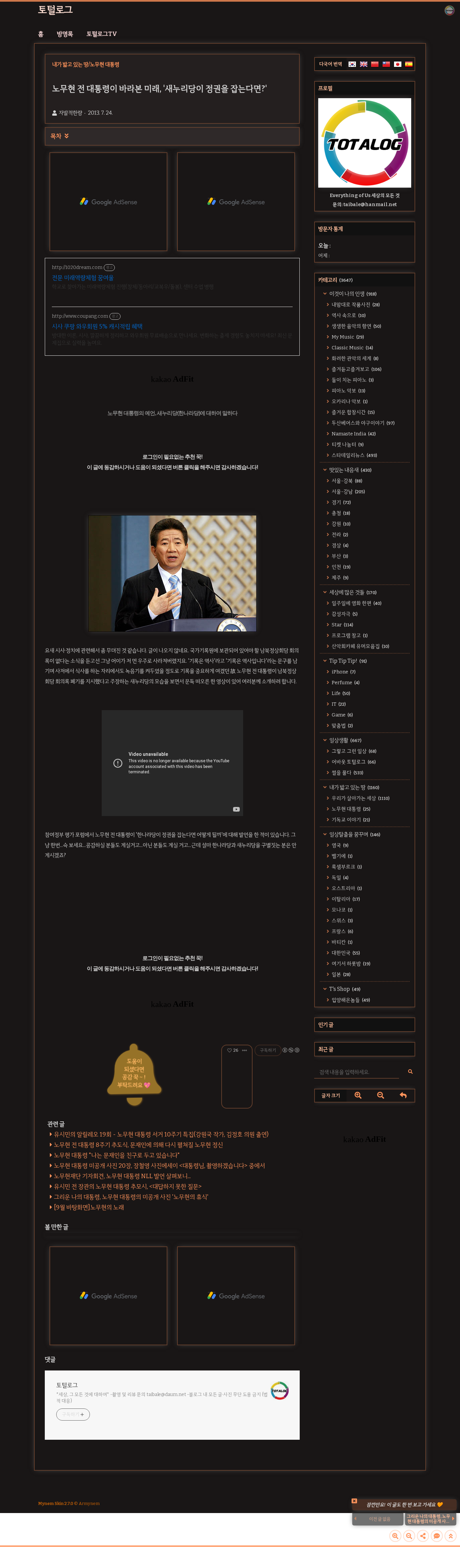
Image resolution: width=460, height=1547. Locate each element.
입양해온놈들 (350, 1000)
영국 (340, 845)
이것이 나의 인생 (352, 294)
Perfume (345, 683)
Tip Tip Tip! (347, 661)
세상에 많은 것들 (352, 592)
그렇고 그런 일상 (353, 751)
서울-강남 (348, 492)
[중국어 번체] (386, 64)
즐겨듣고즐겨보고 (356, 369)
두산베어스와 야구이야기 (363, 423)
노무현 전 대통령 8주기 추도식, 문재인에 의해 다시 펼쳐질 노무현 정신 (138, 1145)
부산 (339, 556)
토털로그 (55, 10)
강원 (341, 524)
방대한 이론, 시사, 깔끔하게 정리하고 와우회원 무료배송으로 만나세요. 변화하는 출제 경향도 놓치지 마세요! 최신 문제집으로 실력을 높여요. (172, 339)
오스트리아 (346, 888)
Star (342, 625)
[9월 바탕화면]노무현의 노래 (89, 1207)
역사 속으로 (348, 315)
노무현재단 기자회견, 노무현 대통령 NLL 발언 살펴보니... (122, 1176)
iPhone (343, 672)
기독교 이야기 (350, 820)
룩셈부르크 (346, 867)
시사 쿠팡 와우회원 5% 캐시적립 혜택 (97, 326)
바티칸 (342, 942)
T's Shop (344, 989)
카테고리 (335, 280)
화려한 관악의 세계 (355, 358)
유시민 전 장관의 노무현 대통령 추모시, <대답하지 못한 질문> (128, 1186)
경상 (340, 545)
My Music (347, 337)
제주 (340, 578)
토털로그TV (102, 34)
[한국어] (352, 64)
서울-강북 (346, 481)
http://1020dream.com (77, 267)
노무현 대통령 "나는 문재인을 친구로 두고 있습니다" (117, 1155)
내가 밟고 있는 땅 (353, 787)
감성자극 (344, 614)
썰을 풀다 (347, 773)
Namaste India (353, 434)
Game (342, 715)
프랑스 (342, 931)
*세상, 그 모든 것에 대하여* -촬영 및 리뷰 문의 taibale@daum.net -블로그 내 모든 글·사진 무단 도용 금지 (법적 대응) (162, 1398)
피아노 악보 (348, 391)
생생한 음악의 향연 (356, 326)
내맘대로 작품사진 (355, 305)
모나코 (342, 910)
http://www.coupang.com (80, 316)
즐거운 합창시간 (353, 412)
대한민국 (345, 953)
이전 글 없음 (380, 1518)
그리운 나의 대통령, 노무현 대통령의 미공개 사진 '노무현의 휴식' (131, 1197)
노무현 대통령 (350, 809)
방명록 (65, 34)
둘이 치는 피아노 (352, 380)
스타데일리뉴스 (354, 455)
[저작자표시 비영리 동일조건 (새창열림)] (291, 1050)
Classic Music (352, 348)
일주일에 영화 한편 (356, 603)
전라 (339, 535)
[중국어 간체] (375, 64)
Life (340, 693)
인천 (341, 567)
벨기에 (342, 856)
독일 (340, 878)
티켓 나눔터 (347, 444)
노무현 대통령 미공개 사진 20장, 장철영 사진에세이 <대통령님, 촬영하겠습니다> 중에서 (159, 1165)
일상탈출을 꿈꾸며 (354, 834)
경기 (341, 502)
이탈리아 (345, 899)
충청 (340, 513)
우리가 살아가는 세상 (360, 798)
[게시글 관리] (244, 1050)
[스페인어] (409, 64)
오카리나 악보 (349, 401)
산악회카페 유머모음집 (360, 646)
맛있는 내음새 (349, 470)
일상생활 (344, 740)
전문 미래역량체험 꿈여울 (83, 277)
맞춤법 (342, 726)
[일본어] (398, 64)
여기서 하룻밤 (350, 964)
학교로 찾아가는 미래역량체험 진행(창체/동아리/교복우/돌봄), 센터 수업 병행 (132, 286)
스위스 (342, 921)
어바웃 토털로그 (353, 762)
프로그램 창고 (349, 635)
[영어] (364, 64)
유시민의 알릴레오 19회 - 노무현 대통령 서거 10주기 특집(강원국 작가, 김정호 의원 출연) (161, 1134)
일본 (341, 974)
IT (338, 704)
